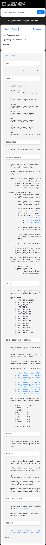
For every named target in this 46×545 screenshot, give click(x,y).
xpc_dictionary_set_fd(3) (28, 391)
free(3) (27, 508)
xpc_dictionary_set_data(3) (29, 385)
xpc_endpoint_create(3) (19, 533)
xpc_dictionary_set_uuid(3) (29, 389)
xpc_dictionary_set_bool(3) (29, 373)
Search (40, 12)
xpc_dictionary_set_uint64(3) (30, 377)
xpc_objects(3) (36, 533)
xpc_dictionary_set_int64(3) (29, 375)
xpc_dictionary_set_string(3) (30, 387)
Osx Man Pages (11, 29)
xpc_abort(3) (31, 530)
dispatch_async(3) (17, 530)
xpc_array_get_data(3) (36, 220)
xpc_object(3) (10, 56)
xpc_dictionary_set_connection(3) (32, 394)
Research (37, 29)
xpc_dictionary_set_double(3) (30, 380)
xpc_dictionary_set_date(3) (29, 382)
